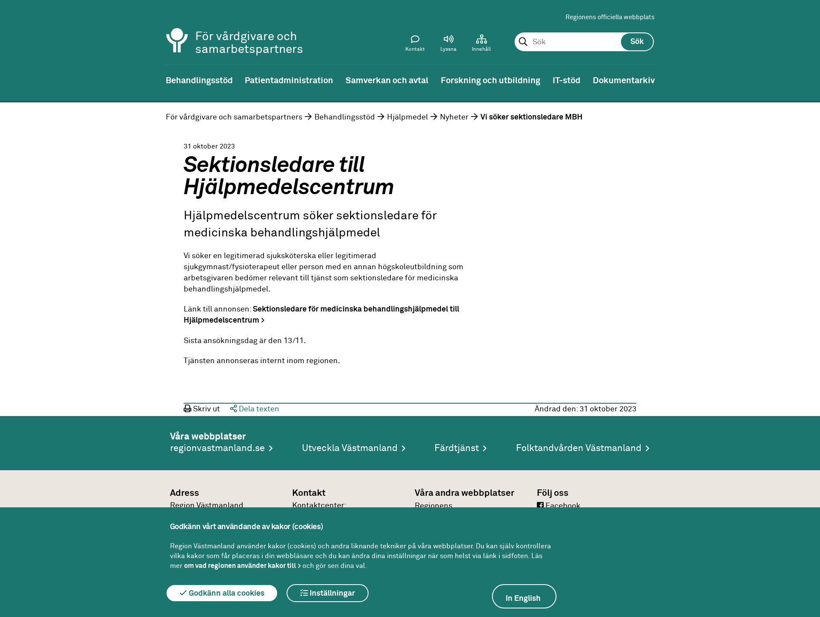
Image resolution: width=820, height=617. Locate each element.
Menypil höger (807, 80)
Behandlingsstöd (344, 117)
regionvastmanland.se (217, 448)
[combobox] (584, 42)
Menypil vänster (13, 80)
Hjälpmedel (407, 117)
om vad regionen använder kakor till (240, 565)
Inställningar (331, 593)
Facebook (562, 506)
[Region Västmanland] (177, 28)
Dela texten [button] (258, 409)
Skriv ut (205, 409)
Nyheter (454, 117)
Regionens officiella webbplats (610, 17)
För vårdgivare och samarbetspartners (234, 117)
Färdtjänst (456, 448)
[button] (448, 45)
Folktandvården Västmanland (578, 448)
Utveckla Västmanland (350, 448)
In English (523, 598)
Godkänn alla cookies (225, 593)
